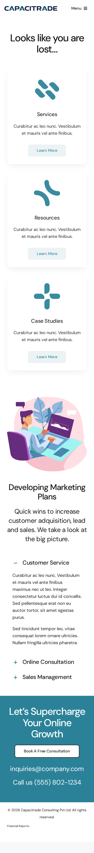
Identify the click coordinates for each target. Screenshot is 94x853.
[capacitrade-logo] (30, 8)
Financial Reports (18, 826)
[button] (47, 563)
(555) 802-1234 (57, 782)
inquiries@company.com (47, 768)
